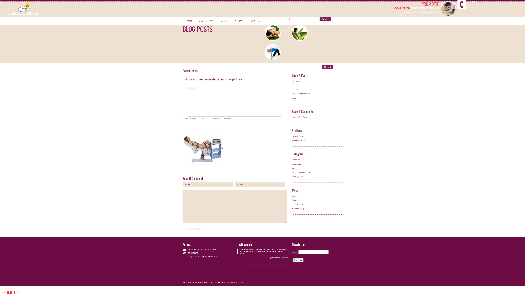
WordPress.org (298, 208)
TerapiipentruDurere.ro (206, 282)
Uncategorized (297, 177)
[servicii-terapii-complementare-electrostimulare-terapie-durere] (203, 147)
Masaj (294, 98)
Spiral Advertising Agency (233, 282)
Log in (294, 196)
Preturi (239, 21)
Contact (256, 21)
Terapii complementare (301, 93)
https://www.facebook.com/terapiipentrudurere (419, 12)
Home (189, 21)
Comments (297, 204)
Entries (296, 200)
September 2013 (298, 140)
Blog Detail (303, 117)
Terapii (223, 21)
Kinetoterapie (297, 164)
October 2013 (297, 136)
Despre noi (206, 21)
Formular (295, 81)
